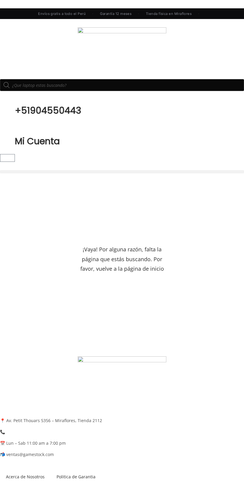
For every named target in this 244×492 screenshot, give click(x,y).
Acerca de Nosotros (25, 477)
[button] (122, 171)
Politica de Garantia (76, 477)
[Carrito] (7, 158)
